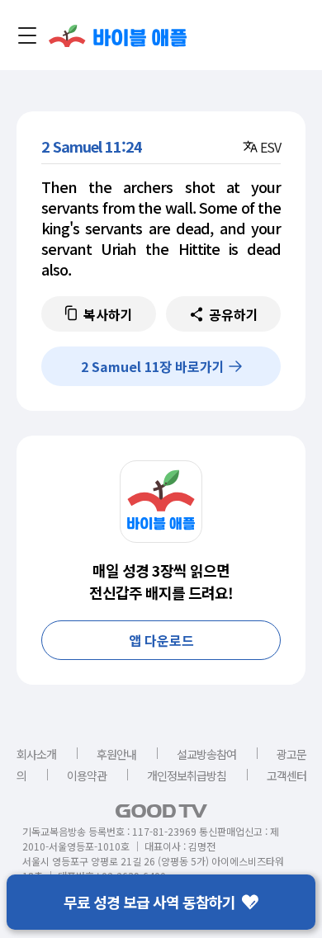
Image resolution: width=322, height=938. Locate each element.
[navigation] (27, 35)
